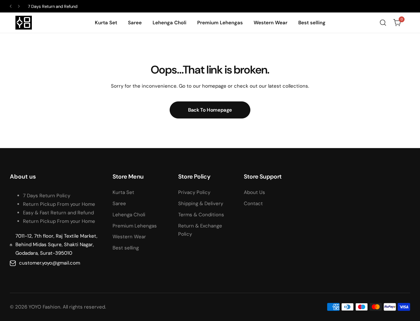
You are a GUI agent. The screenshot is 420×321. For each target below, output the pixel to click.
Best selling (126, 248)
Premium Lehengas (135, 226)
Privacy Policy (194, 192)
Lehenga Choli (129, 214)
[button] (10, 6)
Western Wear (129, 236)
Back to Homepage (210, 110)
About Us (254, 192)
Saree (119, 203)
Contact (253, 203)
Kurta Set (123, 192)
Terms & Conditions (201, 214)
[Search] (383, 22)
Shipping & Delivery (200, 203)
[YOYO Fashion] (23, 23)
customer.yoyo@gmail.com (49, 263)
